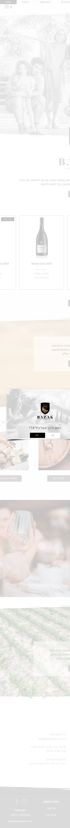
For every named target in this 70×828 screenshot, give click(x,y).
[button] (37, 435)
